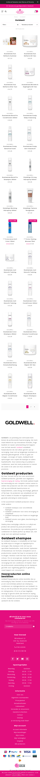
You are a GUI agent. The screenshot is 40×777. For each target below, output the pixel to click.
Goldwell (20, 447)
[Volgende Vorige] (34, 406)
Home (16, 17)
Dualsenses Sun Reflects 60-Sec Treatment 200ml (30, 56)
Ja (14, 775)
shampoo (15, 508)
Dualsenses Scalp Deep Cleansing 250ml (30, 118)
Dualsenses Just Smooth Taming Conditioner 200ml (30, 272)
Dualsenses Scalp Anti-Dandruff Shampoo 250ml (30, 148)
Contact (20, 715)
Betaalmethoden (20, 703)
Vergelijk (20, 741)
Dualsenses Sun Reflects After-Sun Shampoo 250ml (10, 87)
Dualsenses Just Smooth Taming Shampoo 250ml (10, 303)
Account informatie (20, 729)
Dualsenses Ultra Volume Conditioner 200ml (30, 334)
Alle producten (20, 744)
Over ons (20, 695)
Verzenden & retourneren (20, 709)
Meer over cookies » (28, 775)
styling (17, 481)
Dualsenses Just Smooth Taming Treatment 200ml (10, 272)
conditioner (16, 511)
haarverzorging (6, 481)
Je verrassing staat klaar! (20, 721)
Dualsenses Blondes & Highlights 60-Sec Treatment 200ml (30, 87)
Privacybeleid (20, 700)
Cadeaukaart (20, 706)
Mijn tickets (20, 735)
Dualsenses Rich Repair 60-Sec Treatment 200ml (30, 365)
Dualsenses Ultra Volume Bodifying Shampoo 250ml (10, 365)
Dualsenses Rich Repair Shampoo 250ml (30, 396)
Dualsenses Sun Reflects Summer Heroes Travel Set (10, 56)
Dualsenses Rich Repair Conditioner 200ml (10, 396)
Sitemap (20, 718)
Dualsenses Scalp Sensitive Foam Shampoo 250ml (10, 148)
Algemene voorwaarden (20, 697)
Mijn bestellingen (20, 732)
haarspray (15, 515)
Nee (19, 775)
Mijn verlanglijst (20, 738)
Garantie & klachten (20, 712)
